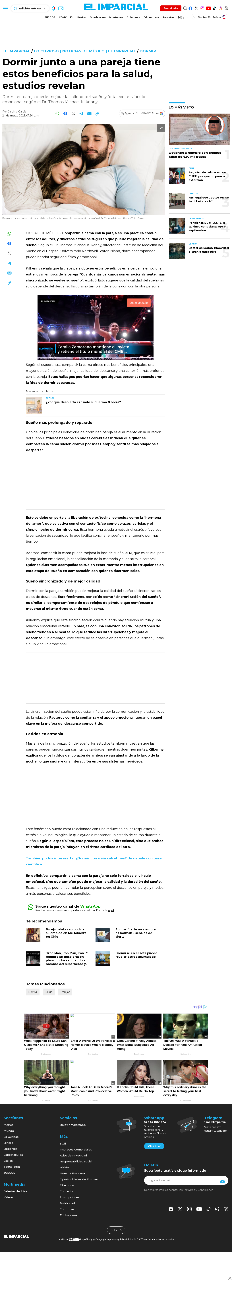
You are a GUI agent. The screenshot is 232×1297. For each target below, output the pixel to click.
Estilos (8, 1160)
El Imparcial (16, 51)
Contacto (66, 1191)
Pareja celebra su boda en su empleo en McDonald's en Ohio (66, 933)
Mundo (9, 1131)
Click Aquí (154, 1146)
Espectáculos (13, 1154)
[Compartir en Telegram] (81, 113)
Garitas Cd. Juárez (209, 17)
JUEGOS (50, 17)
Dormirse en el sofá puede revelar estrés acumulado (136, 954)
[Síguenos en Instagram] (202, 8)
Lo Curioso (11, 1137)
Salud (48, 992)
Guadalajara (98, 17)
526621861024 (155, 1122)
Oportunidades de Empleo (79, 1179)
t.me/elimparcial (215, 1122)
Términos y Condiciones (198, 1190)
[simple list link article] (199, 131)
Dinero (8, 1142)
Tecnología (12, 1166)
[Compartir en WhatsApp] (57, 113)
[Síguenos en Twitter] (196, 8)
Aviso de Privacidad (73, 1155)
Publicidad (67, 1203)
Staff (63, 1143)
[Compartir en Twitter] (73, 113)
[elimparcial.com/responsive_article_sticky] (229, 1278)
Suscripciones (69, 1197)
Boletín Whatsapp (73, 1125)
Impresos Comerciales (76, 1149)
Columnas (133, 17)
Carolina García (17, 111)
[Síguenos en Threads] (220, 8)
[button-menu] (5, 8)
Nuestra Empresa (72, 1173)
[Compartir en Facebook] (65, 113)
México (9, 1125)
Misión (64, 1167)
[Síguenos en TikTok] (214, 8)
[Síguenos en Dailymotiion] (226, 1209)
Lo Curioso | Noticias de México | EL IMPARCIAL (85, 51)
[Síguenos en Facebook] (190, 8)
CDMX (63, 17)
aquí (111, 910)
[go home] (16, 1236)
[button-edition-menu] (194, 17)
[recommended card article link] (34, 405)
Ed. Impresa (151, 17)
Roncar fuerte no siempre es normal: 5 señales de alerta (135, 933)
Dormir (148, 51)
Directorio (67, 1185)
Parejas (65, 992)
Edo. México (78, 17)
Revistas (168, 17)
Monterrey (116, 17)
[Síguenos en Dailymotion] (226, 8)
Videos (8, 1197)
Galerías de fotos (16, 1191)
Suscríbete (171, 8)
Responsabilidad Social (76, 1161)
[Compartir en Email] (89, 113)
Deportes (10, 1148)
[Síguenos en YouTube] (208, 8)
